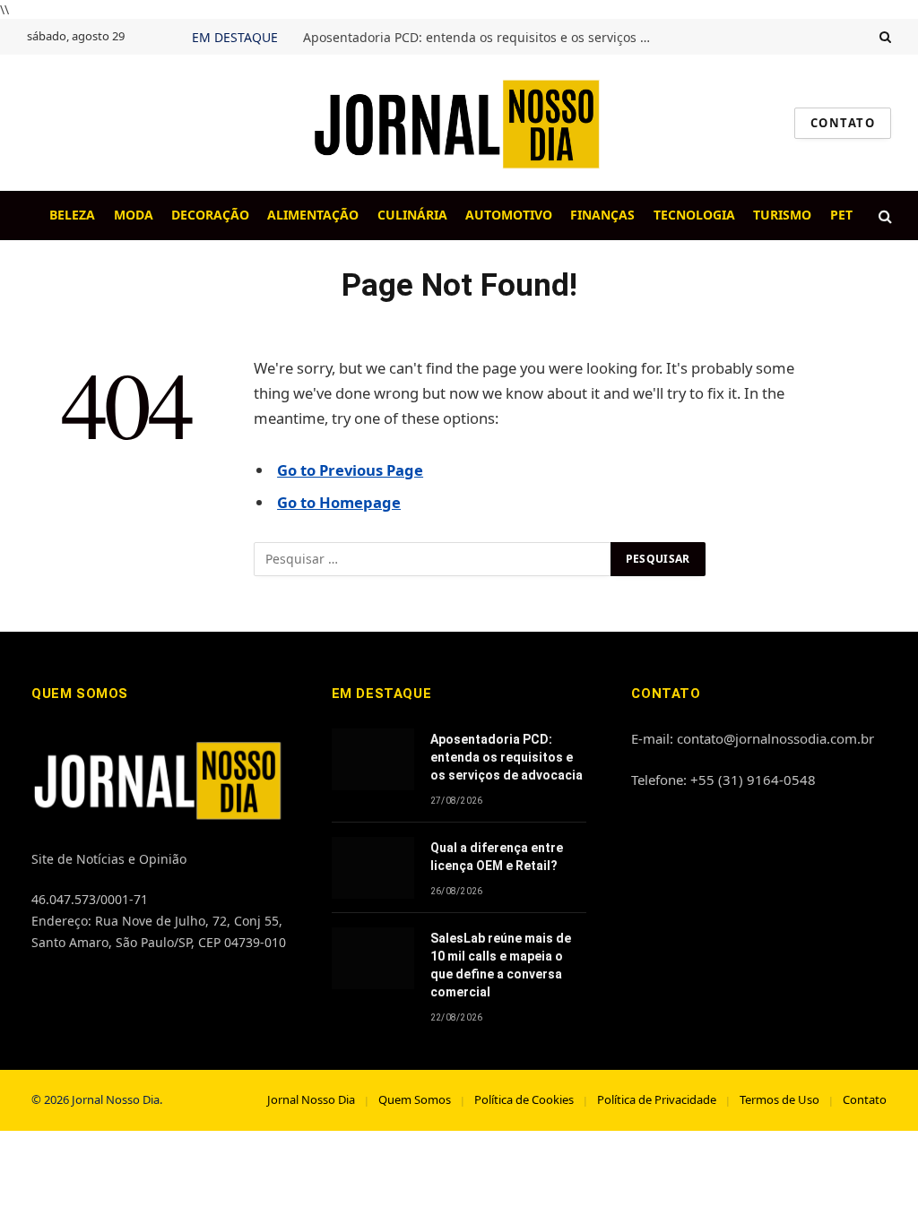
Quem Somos (414, 1099)
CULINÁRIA (412, 214)
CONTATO (842, 123)
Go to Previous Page (350, 470)
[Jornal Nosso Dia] (459, 123)
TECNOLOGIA (694, 214)
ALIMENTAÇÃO (313, 214)
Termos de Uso (779, 1099)
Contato (865, 1099)
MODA (133, 214)
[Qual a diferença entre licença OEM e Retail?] (373, 868)
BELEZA (72, 214)
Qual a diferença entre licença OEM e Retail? (496, 856)
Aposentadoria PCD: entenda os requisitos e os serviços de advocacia (482, 38)
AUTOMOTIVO (508, 214)
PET (841, 214)
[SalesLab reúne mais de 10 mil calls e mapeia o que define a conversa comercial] (373, 958)
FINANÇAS (602, 214)
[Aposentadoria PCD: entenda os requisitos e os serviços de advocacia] (373, 759)
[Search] (883, 37)
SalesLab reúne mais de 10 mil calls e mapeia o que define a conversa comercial (500, 965)
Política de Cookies (524, 1099)
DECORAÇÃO (210, 214)
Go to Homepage (339, 502)
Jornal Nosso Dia (311, 1099)
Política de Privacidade (656, 1099)
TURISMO (782, 214)
